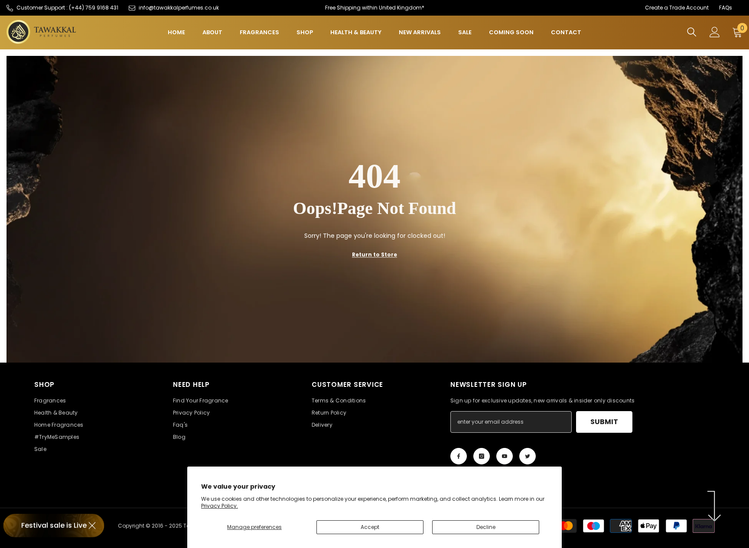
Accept (370, 527)
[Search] (691, 32)
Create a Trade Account (677, 7)
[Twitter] (527, 456)
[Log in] (715, 32)
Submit (604, 422)
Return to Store (374, 254)
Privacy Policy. (219, 505)
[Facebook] (458, 456)
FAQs (725, 7)
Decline (485, 527)
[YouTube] (504, 456)
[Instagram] (481, 456)
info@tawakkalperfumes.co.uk (179, 7)
